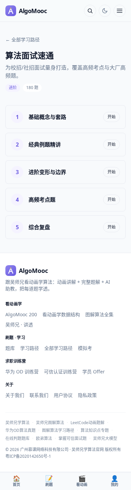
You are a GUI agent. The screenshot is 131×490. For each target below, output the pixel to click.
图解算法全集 (99, 314)
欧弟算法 (44, 438)
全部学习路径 (58, 348)
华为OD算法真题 (20, 430)
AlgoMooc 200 (21, 314)
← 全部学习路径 (22, 39)
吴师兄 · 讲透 (19, 324)
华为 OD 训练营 (22, 371)
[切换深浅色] (105, 11)
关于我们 (14, 395)
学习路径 (29, 348)
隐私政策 (87, 395)
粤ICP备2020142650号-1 (28, 456)
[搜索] (90, 11)
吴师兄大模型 (105, 438)
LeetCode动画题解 (87, 422)
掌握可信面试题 (72, 438)
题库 (10, 348)
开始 (111, 117)
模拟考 (85, 348)
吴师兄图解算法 (50, 422)
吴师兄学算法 (17, 422)
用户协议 (63, 395)
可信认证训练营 (60, 371)
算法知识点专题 (95, 430)
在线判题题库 (17, 438)
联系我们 (39, 395)
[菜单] (120, 11)
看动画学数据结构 (61, 314)
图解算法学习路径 (58, 430)
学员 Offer (93, 371)
